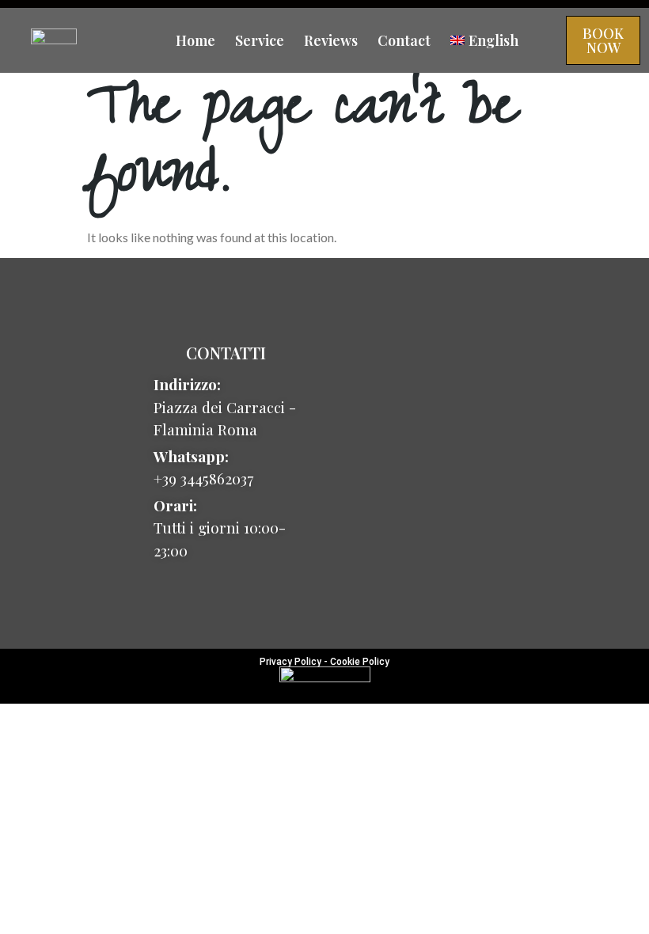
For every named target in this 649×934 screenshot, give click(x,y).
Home (195, 40)
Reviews (331, 40)
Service (259, 40)
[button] (603, 40)
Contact (404, 40)
